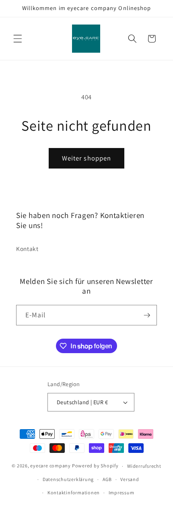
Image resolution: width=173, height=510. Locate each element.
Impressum (121, 492)
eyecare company (50, 466)
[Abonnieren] (147, 315)
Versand (129, 479)
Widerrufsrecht (144, 466)
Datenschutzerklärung (68, 479)
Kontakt (27, 249)
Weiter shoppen (86, 158)
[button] (17, 38)
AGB (107, 479)
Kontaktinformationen (73, 492)
